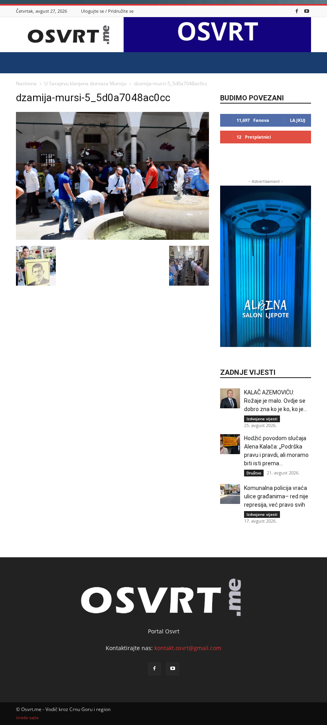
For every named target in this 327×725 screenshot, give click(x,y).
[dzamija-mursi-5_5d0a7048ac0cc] (112, 237)
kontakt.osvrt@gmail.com (187, 648)
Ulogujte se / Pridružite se (107, 11)
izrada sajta (27, 717)
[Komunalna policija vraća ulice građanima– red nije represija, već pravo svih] (230, 494)
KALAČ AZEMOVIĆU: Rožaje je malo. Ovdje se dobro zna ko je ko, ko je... (275, 400)
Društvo (253, 473)
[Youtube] (306, 11)
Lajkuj (297, 120)
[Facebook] (296, 11)
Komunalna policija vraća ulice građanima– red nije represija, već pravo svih (276, 496)
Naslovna (26, 83)
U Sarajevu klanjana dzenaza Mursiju (85, 83)
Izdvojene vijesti (262, 418)
